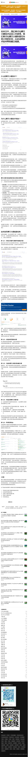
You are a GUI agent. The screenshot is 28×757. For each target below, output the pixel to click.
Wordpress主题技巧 (14, 14)
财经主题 (3, 677)
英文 (19, 746)
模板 (23, 743)
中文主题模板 (4, 618)
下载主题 (3, 616)
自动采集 (15, 746)
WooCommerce (20, 735)
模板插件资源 (4, 653)
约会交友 (3, 665)
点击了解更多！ (17, 7)
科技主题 (3, 663)
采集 (14, 748)
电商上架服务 (4, 660)
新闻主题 (3, 649)
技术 (15, 508)
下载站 (6, 739)
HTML (8, 735)
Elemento (3, 735)
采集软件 (3, 750)
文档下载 (10, 743)
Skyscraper (24, 506)
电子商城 (16, 745)
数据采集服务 (4, 648)
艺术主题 (3, 672)
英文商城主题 (4, 674)
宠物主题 (3, 642)
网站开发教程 (4, 667)
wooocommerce (5, 737)
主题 (10, 739)
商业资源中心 (4, 634)
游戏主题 (3, 656)
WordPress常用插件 (5, 614)
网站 (2, 746)
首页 (2, 14)
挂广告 (23, 741)
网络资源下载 (4, 669)
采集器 (18, 748)
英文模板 (23, 746)
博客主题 (3, 628)
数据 (2, 743)
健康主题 (3, 625)
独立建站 (11, 745)
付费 (13, 739)
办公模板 (3, 627)
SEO (20, 506)
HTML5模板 (13, 735)
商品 (2, 741)
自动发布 (10, 746)
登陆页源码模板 (4, 662)
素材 (24, 745)
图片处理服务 (4, 639)
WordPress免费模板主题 (6, 613)
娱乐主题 (3, 641)
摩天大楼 (18, 508)
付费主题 (17, 739)
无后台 (19, 743)
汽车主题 (3, 655)
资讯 (11, 748)
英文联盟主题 (4, 676)
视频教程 (6, 748)
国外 (6, 741)
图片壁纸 (3, 637)
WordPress (12, 737)
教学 (21, 508)
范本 (2, 748)
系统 (21, 745)
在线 (9, 741)
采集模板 (22, 748)
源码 (7, 745)
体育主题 (3, 623)
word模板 (22, 737)
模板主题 (3, 745)
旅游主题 (3, 651)
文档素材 (15, 743)
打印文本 (18, 741)
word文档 (17, 737)
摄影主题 (3, 646)
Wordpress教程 (7, 14)
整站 (6, 743)
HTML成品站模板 (4, 611)
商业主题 (3, 630)
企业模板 (3, 621)
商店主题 (3, 635)
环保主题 (3, 658)
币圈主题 (3, 644)
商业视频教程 (4, 632)
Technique (7, 508)
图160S (10, 502)
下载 (2, 739)
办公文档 (22, 739)
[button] (26, 2)
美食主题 (3, 670)
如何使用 (12, 508)
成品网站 (13, 741)
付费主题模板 (4, 620)
